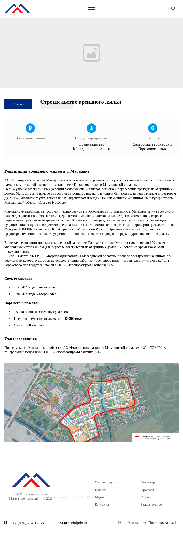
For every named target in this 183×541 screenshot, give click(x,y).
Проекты (147, 489)
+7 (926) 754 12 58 (28, 523)
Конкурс (147, 497)
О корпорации (105, 482)
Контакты (102, 504)
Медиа (99, 497)
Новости (101, 489)
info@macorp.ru (84, 522)
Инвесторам (150, 482)
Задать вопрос (151, 504)
